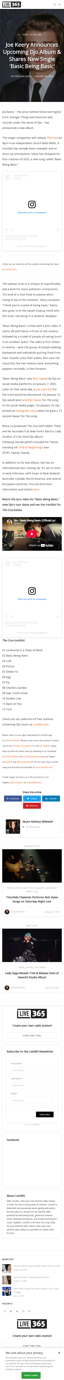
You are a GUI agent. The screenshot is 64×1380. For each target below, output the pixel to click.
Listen (33, 34)
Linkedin (53, 798)
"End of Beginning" (30, 447)
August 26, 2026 (20, 1269)
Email (13, 1093)
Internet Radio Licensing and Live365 (31, 1277)
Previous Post (32, 846)
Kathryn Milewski (42, 821)
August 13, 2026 (20, 1281)
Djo (40, 34)
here (36, 489)
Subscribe (45, 1114)
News (25, 34)
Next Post (32, 925)
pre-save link (44, 389)
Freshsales (36, 1124)
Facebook (14, 798)
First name (16, 1063)
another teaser (32, 400)
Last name (16, 1078)
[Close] (59, 1353)
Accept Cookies (31, 1375)
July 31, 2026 (19, 1296)
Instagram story (26, 410)
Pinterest (33, 805)
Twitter (33, 798)
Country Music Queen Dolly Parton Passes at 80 (37, 1266)
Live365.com (41, 724)
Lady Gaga (40, 967)
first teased (40, 378)
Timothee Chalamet (33, 887)
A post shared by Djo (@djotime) (32, 246)
